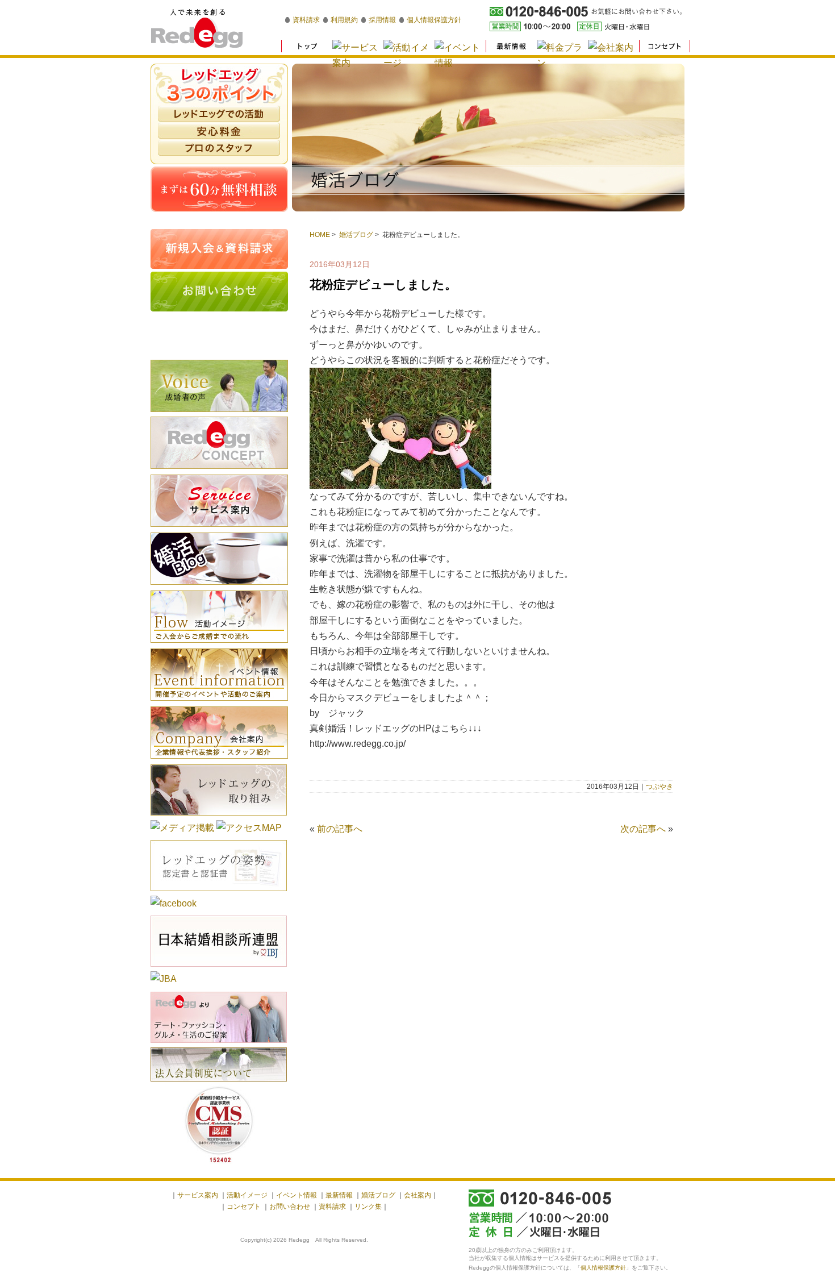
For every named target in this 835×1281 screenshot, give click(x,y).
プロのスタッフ (219, 148)
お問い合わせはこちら (219, 291)
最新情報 (339, 1195)
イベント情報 (219, 674)
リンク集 (368, 1207)
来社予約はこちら (219, 334)
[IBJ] (219, 968)
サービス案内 (197, 1195)
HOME (320, 235)
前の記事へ (339, 829)
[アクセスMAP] (249, 828)
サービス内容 (219, 501)
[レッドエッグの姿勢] (219, 892)
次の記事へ (643, 829)
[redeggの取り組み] (219, 817)
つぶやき (659, 787)
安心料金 (219, 131)
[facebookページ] (174, 903)
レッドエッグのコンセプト (219, 443)
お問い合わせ (289, 1207)
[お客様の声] (219, 413)
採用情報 (382, 20)
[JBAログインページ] (164, 979)
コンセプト (244, 1207)
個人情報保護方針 (434, 20)
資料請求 (306, 20)
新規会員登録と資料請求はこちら (219, 249)
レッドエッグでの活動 (219, 114)
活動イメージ (219, 616)
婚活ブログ (356, 235)
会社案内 (219, 732)
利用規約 (344, 20)
